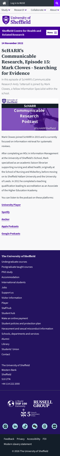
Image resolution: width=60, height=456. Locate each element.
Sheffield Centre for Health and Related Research (21, 32)
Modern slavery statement (18, 444)
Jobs (4, 287)
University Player (11, 205)
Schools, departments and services (20, 334)
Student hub (8, 313)
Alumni (5, 339)
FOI (44, 439)
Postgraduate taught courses (17, 267)
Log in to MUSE (18, 3)
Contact (6, 354)
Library (5, 344)
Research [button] (19, 10)
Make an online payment (15, 318)
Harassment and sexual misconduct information (27, 328)
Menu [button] (50, 32)
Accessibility (33, 439)
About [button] (53, 10)
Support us (8, 292)
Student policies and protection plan (21, 323)
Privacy (20, 439)
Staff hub (6, 308)
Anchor (5, 219)
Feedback (9, 439)
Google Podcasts (11, 233)
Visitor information (12, 298)
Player (5, 303)
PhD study (7, 272)
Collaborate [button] (37, 10)
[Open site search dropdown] (57, 3)
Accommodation (10, 277)
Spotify (6, 212)
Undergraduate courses (14, 262)
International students (14, 282)
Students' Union (10, 349)
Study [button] (4, 10)
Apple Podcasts (10, 226)
